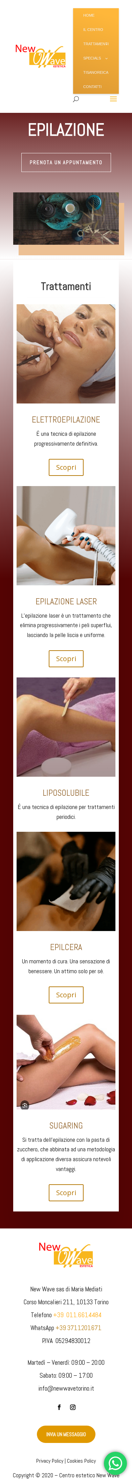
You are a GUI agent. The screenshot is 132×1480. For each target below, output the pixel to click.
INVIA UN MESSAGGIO (66, 1434)
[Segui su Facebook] (59, 1407)
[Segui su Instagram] (72, 1407)
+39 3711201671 (79, 1328)
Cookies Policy (81, 1460)
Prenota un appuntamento (66, 162)
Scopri (66, 467)
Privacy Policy (49, 1460)
